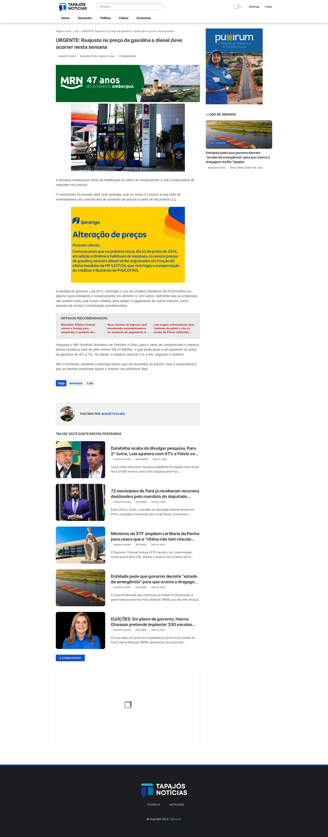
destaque (75, 383)
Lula (76, 31)
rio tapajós (218, 143)
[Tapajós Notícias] (73, 10)
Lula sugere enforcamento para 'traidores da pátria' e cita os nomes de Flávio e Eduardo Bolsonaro (174, 328)
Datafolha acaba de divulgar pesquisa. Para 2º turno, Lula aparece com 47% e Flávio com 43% (155, 451)
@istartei (176, 818)
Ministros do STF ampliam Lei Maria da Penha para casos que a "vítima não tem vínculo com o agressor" (155, 536)
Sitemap (254, 6)
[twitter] (66, 393)
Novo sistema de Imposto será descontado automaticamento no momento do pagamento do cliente (127, 328)
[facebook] (59, 393)
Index (268, 6)
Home (65, 18)
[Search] (160, 6)
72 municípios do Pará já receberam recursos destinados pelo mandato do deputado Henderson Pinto (155, 493)
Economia (143, 18)
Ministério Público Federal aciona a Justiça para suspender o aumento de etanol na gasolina (78, 328)
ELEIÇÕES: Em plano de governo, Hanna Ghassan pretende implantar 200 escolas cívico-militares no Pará (151, 622)
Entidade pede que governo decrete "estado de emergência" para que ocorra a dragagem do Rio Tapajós (154, 579)
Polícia (123, 18)
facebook (153, 804)
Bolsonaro (142, 459)
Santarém (84, 18)
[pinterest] (82, 393)
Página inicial (63, 31)
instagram (177, 804)
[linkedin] (89, 393)
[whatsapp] (74, 393)
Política (105, 18)
